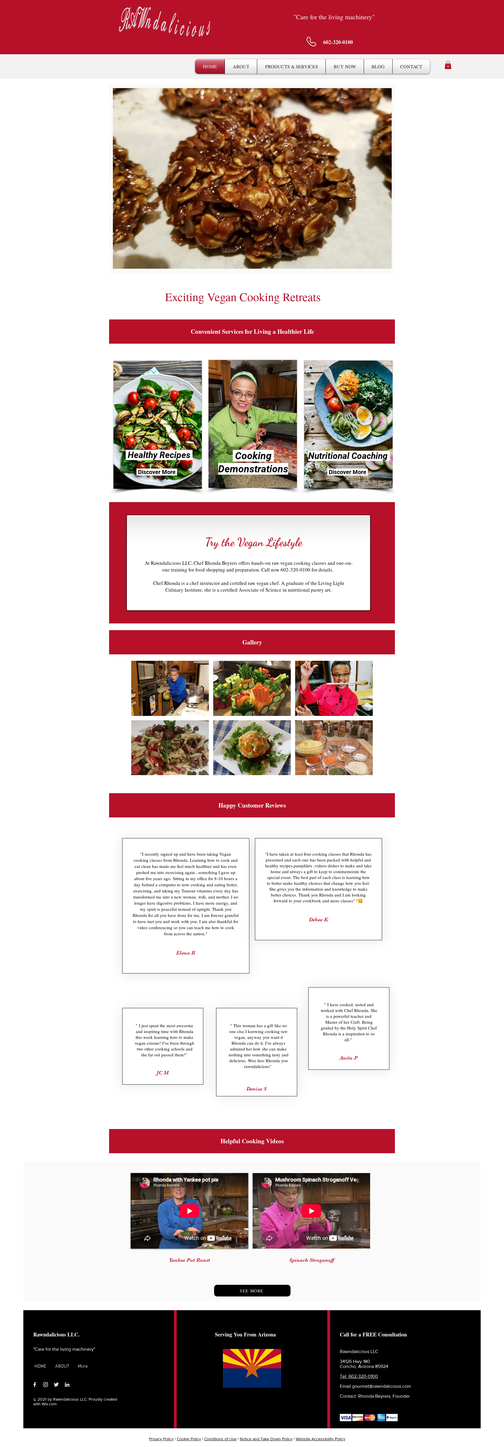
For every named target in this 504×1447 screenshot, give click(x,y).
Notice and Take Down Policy (266, 1438)
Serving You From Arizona (245, 1334)
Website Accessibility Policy (320, 1438)
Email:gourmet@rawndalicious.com (376, 1386)
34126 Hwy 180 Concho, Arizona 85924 (364, 1364)
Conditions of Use (220, 1438)
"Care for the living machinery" (64, 1349)
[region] (157, 424)
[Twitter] (56, 1384)
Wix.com (49, 1403)
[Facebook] (35, 1384)
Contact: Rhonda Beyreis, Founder (375, 1396)
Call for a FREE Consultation (373, 1334)
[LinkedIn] (67, 1384)
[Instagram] (45, 1384)
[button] (291, 66)
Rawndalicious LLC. (56, 1334)
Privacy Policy (161, 1438)
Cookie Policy (189, 1438)
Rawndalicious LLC (359, 1351)
